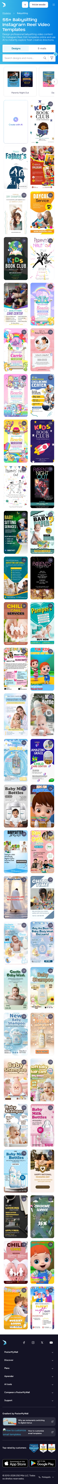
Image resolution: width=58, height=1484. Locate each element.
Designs (16, 48)
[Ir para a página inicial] (3, 5)
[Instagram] (33, 1342)
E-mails (42, 48)
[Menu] (53, 4)
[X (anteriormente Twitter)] (42, 1342)
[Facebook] (24, 1342)
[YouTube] (51, 1342)
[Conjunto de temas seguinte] (54, 82)
